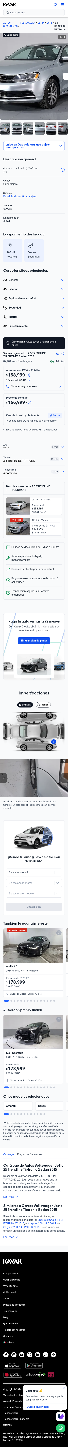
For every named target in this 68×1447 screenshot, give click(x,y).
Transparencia (10, 1413)
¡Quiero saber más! (38, 1406)
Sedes (6, 1298)
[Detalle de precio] (29, 375)
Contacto (8, 1336)
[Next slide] (63, 250)
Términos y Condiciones (15, 1407)
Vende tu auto (10, 1286)
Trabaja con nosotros (14, 1330)
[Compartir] (57, 354)
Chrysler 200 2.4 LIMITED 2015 (21, 1227)
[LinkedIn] (37, 1354)
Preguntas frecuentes (29, 1154)
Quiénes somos (11, 1323)
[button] (55, 415)
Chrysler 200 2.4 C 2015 (42, 1223)
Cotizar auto (34, 906)
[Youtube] (21, 1354)
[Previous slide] (5, 250)
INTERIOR (44, 705)
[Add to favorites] (59, 932)
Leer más (8, 1196)
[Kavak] (8, 4)
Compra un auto (11, 1273)
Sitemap (7, 1425)
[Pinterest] (53, 1354)
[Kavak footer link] (12, 1263)
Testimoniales (10, 1311)
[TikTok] (45, 1354)
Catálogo (8, 1154)
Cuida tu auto (10, 1292)
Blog (5, 1317)
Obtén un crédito (11, 1279)
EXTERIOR (26, 705)
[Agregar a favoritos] (63, 354)
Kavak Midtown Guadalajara (19, 196)
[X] (29, 1354)
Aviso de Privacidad (13, 1401)
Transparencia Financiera (16, 1419)
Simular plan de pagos (34, 640)
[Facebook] (6, 1354)
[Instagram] (14, 1354)
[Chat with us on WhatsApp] (61, 1428)
